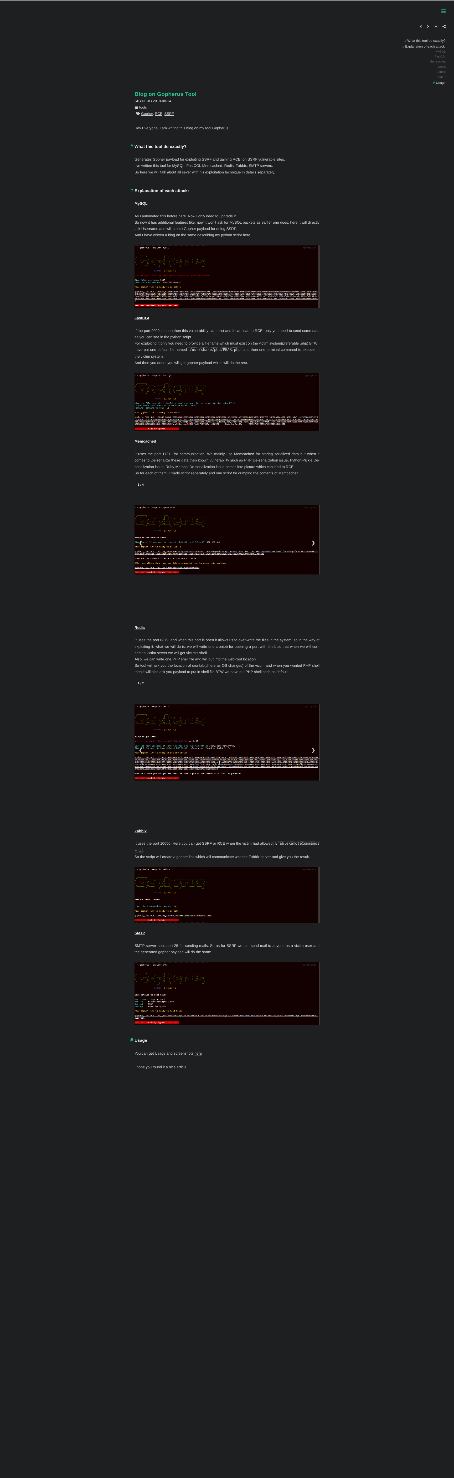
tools (143, 107)
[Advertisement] (227, 37)
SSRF (169, 114)
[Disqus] (227, 1162)
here (182, 216)
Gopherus (220, 128)
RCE (158, 114)
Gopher (147, 114)
